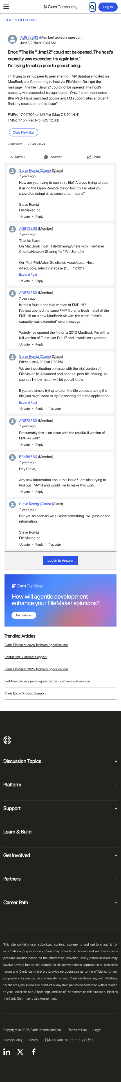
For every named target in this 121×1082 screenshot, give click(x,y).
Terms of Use (77, 1030)
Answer (56, 157)
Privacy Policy (13, 1040)
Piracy (33, 1040)
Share (97, 157)
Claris (7, 740)
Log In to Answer (60, 560)
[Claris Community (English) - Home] (60, 7)
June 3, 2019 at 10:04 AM (38, 43)
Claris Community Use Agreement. (32, 999)
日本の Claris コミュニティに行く (69, 1040)
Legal (97, 1030)
